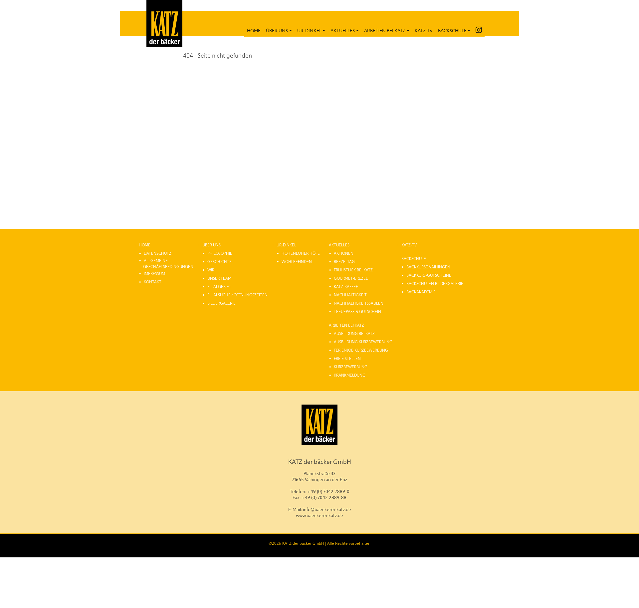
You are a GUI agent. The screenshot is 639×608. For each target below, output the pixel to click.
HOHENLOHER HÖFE (301, 253)
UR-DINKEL (309, 30)
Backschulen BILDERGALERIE (434, 283)
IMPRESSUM (154, 273)
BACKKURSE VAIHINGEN (428, 266)
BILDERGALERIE (221, 303)
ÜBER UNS (277, 30)
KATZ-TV (424, 30)
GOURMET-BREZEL (351, 278)
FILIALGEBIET (219, 286)
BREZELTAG (344, 261)
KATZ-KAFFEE (346, 286)
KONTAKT (152, 281)
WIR (210, 269)
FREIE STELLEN (347, 358)
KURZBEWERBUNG (350, 366)
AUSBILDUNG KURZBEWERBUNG (363, 341)
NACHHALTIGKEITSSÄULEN (358, 303)
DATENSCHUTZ (157, 253)
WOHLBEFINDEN (297, 261)
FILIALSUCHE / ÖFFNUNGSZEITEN (237, 294)
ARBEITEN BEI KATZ (384, 30)
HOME (254, 30)
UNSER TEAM (219, 278)
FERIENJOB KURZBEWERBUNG (361, 350)
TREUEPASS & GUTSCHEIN (357, 311)
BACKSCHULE (452, 30)
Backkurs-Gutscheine (428, 275)
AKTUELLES (342, 30)
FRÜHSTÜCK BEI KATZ (353, 269)
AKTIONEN (343, 253)
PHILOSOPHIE (219, 253)
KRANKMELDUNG (349, 375)
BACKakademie (421, 291)
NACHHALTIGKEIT (350, 294)
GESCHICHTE (219, 261)
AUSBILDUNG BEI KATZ (354, 333)
